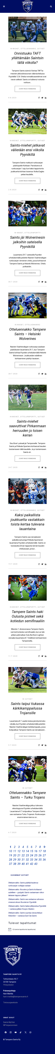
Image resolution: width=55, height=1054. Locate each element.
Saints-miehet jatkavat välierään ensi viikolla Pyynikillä (27, 150)
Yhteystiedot (8, 985)
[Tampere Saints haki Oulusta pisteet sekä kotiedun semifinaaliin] (27, 588)
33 (31, 859)
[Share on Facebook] (39, 97)
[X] (25, 1032)
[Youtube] (15, 1032)
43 (35, 863)
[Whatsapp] (30, 1032)
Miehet (16, 49)
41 (27, 863)
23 (27, 855)
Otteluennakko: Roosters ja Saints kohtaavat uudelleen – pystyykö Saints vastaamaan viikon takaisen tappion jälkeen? (26, 892)
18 (44, 851)
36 (44, 859)
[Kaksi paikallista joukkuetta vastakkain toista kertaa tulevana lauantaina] (27, 491)
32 (27, 859)
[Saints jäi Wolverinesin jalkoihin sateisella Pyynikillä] (27, 213)
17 (40, 851)
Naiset (20, 233)
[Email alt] (35, 1032)
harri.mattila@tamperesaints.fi (15, 997)
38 (14, 863)
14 (27, 851)
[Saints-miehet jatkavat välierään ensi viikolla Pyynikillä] (27, 121)
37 (10, 863)
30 (18, 859)
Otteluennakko (28, 49)
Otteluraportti (28, 141)
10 (10, 851)
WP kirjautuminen (10, 1025)
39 (18, 863)
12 (18, 851)
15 (31, 851)
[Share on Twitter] (42, 97)
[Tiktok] (20, 1032)
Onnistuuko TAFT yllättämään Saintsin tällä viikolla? (27, 58)
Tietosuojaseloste (10, 1002)
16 (35, 851)
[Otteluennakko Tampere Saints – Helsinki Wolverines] (27, 305)
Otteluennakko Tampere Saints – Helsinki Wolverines (27, 334)
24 (31, 855)
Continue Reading (27, 89)
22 (23, 855)
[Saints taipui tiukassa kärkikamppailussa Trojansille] (27, 680)
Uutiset (41, 49)
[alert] (27, 929)
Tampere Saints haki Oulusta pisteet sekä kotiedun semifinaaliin (27, 616)
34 (35, 859)
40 (23, 863)
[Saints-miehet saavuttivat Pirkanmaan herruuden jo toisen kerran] (27, 397)
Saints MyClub (9, 1022)
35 (40, 859)
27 (44, 855)
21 (18, 855)
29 (14, 859)
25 (35, 855)
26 (40, 855)
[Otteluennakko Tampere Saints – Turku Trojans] (27, 769)
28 (10, 859)
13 (23, 851)
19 (10, 855)
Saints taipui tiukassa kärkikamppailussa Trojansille (27, 708)
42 (31, 863)
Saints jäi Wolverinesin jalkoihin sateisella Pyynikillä (27, 242)
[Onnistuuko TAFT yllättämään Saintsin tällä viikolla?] (27, 29)
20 (14, 855)
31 (23, 859)
